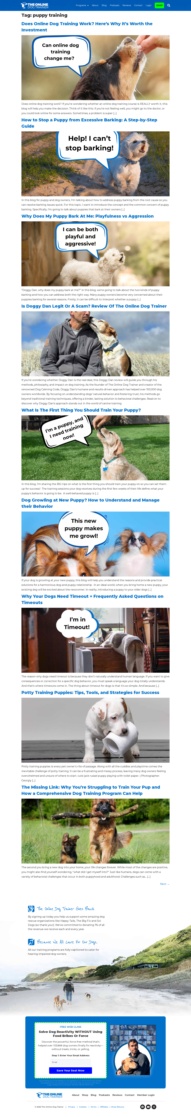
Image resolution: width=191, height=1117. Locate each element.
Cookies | (85, 1107)
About (95, 5)
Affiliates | (105, 1107)
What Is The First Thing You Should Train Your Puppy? (81, 410)
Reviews (127, 5)
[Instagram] (154, 1107)
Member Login (146, 1095)
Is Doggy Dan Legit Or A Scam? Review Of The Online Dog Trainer (94, 306)
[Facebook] (142, 1107)
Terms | (95, 1107)
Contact (138, 5)
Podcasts (114, 5)
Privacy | (73, 1107)
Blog (104, 5)
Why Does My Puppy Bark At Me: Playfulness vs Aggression (87, 216)
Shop (85, 1095)
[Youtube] (148, 1107)
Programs (81, 5)
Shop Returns (117, 1107)
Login (149, 5)
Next (165, 883)
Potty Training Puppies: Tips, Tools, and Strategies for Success (90, 692)
